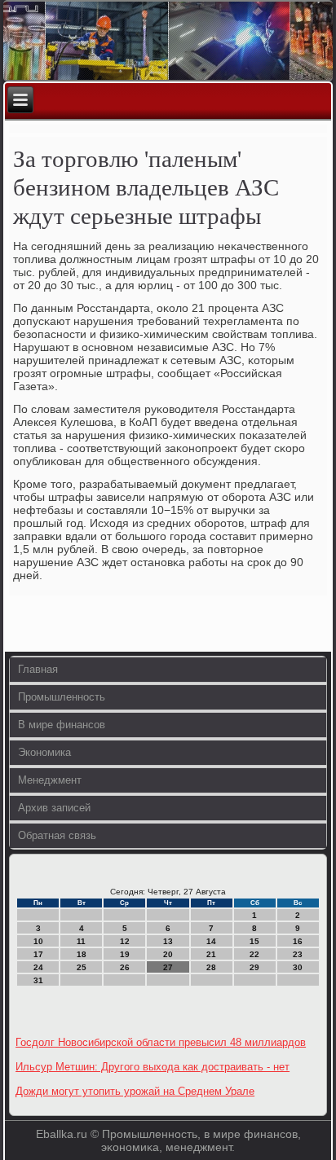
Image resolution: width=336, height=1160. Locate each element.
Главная (38, 669)
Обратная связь (57, 835)
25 (81, 967)
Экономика (44, 752)
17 (38, 954)
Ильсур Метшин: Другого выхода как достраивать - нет (152, 1067)
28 (211, 967)
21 (211, 954)
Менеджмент (50, 780)
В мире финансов (61, 724)
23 (298, 954)
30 (298, 967)
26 (125, 967)
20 (168, 954)
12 (125, 941)
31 (38, 980)
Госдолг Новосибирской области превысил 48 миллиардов (160, 1042)
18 (81, 954)
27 (168, 967)
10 (38, 941)
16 (298, 941)
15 (254, 941)
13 (168, 941)
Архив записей (54, 808)
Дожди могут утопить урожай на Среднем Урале (134, 1091)
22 (254, 954)
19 (125, 954)
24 (38, 967)
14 (211, 941)
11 (81, 941)
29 (254, 967)
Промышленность (61, 697)
